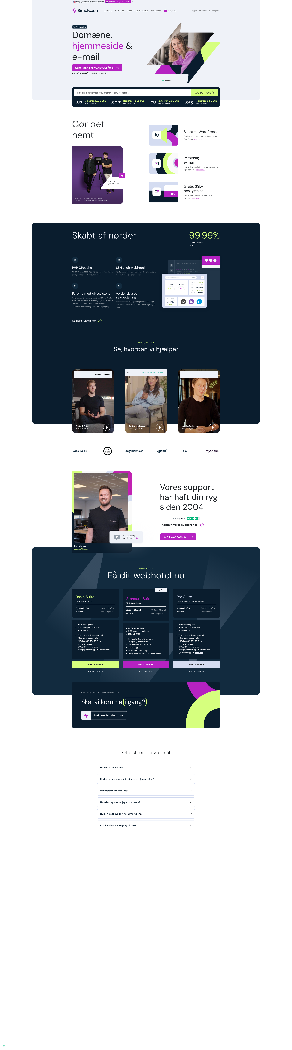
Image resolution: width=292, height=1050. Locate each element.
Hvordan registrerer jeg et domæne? (120, 802)
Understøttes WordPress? (114, 790)
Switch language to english (119, 2)
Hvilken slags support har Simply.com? (121, 813)
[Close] (133, 2)
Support (194, 11)
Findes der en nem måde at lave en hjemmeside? (127, 779)
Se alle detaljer (95, 671)
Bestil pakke (95, 664)
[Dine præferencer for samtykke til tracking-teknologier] (4, 1046)
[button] (93, 401)
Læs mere (197, 139)
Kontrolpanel (214, 11)
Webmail (204, 11)
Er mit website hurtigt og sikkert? (118, 825)
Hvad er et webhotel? (111, 767)
